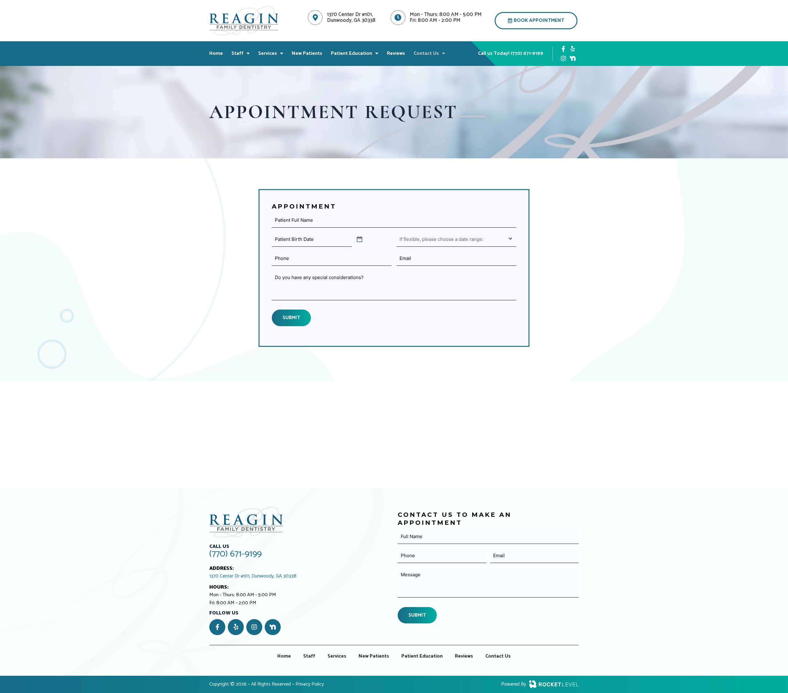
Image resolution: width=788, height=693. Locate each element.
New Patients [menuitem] (307, 53)
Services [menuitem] (267, 53)
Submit (291, 318)
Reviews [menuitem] (396, 53)
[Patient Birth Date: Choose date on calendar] (359, 240)
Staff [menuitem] (237, 53)
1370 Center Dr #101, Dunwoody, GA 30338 (252, 576)
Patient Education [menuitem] (351, 53)
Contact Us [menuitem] (426, 53)
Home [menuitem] (216, 53)
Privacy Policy (310, 684)
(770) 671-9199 (235, 553)
